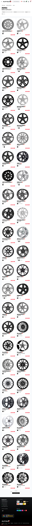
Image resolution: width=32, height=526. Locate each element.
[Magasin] (24, 1)
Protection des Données (26, 523)
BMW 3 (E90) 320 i (9, 5)
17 (4, 52)
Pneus (6, 523)
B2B (19, 523)
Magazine (12, 523)
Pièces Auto (3, 5)
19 (20, 203)
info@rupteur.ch (5, 506)
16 (17, 33)
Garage (9, 523)
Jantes (14, 5)
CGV (21, 523)
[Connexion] (28, 1)
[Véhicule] (26, 1)
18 (20, 33)
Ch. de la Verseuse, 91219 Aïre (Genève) (5, 500)
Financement (16, 523)
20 (21, 203)
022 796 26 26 (5, 503)
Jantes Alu (3, 523)
